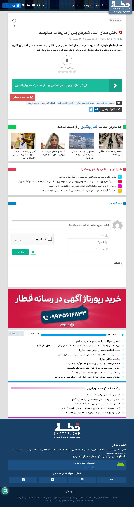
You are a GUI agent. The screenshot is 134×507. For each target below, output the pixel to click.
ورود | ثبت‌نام (9, 5)
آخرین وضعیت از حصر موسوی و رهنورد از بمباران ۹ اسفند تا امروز (24, 155)
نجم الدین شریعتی (85, 103)
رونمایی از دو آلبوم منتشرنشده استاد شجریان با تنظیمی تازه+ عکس (82, 186)
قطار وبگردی (89, 126)
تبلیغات (87, 5)
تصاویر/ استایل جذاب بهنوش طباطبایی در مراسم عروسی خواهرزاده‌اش (89, 354)
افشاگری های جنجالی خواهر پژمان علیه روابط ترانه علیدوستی (93, 368)
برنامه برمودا (33, 103)
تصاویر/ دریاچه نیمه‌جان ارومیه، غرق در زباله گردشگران (82, 155)
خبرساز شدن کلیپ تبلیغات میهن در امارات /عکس (98, 341)
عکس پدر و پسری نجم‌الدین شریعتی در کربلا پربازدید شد (87, 177)
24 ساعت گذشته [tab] (32, 333)
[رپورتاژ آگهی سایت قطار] (67, 309)
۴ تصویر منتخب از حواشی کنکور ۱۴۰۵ (111, 153)
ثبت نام (75, 5)
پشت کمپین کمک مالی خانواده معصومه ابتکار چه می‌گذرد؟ (93, 372)
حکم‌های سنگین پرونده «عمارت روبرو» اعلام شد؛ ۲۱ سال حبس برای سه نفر (87, 377)
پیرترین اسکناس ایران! (110, 359)
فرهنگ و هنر (115, 20)
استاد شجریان (48, 103)
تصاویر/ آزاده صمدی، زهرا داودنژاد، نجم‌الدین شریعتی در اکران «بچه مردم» (79, 191)
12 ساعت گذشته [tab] (16, 333)
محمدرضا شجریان (105, 103)
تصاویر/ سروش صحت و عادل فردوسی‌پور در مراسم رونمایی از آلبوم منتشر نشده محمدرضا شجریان (66, 181)
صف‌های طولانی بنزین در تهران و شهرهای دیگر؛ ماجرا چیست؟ (92, 363)
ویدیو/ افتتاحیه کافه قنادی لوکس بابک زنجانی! (99, 350)
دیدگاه (75, 39)
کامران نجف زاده (65, 103)
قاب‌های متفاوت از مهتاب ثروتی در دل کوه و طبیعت (53, 153)
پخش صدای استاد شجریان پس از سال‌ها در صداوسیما (78, 33)
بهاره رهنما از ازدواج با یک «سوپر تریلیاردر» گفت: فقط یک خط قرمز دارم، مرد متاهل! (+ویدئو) (78, 345)
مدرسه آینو (69, 491)
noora (116, 39)
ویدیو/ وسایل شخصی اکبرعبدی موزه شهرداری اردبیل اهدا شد (93, 412)
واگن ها (101, 5)
